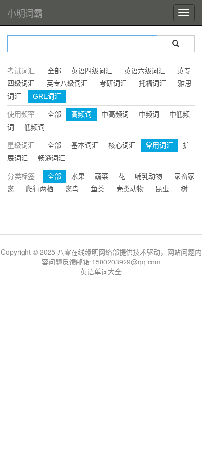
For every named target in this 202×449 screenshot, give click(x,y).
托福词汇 (152, 83)
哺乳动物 (148, 176)
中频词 (149, 114)
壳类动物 (130, 189)
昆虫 (162, 189)
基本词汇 (85, 145)
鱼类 (97, 189)
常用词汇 (159, 145)
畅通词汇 (51, 158)
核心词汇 (122, 145)
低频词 (34, 127)
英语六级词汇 (144, 71)
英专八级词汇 (67, 83)
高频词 (81, 114)
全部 (54, 71)
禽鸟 (72, 189)
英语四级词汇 (91, 71)
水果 (78, 176)
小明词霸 (25, 12)
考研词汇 (113, 83)
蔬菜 (101, 176)
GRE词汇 (47, 96)
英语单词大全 (101, 271)
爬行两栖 (39, 189)
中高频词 (115, 114)
